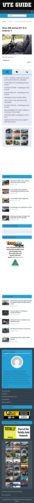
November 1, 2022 (16, 200)
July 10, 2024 (14, 341)
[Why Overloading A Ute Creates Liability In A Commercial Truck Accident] (16, 143)
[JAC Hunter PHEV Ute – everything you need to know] (9, 143)
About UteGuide (6, 391)
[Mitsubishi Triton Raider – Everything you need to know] (9, 479)
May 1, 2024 (14, 193)
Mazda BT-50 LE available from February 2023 (20, 320)
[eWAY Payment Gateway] (17, 418)
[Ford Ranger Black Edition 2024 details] (5, 339)
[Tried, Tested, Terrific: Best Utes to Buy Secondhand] (24, 137)
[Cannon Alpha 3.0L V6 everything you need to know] (16, 131)
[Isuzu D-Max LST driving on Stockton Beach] (5, 313)
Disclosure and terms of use (9, 396)
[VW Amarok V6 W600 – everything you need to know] (24, 131)
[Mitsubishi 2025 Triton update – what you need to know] (5, 182)
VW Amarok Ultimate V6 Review (20, 329)
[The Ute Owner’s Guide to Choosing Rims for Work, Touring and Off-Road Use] (16, 461)
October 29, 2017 (16, 314)
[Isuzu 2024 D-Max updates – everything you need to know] (5, 191)
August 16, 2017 (15, 330)
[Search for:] (17, 15)
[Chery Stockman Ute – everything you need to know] (9, 137)
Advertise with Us (6, 402)
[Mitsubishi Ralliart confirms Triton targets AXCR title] (24, 461)
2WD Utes (6, 176)
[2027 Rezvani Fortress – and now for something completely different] (16, 467)
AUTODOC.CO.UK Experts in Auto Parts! (12, 491)
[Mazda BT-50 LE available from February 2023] (5, 321)
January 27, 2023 (15, 323)
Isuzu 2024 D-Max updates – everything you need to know (19, 190)
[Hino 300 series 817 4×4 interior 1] (17, 53)
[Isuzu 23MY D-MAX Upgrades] (5, 200)
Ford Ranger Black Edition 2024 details (20, 338)
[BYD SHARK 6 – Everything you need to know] (24, 473)
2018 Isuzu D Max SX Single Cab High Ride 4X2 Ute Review (20, 217)
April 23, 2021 (15, 209)
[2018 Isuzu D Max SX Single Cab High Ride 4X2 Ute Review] (5, 218)
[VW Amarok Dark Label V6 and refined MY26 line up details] (16, 479)
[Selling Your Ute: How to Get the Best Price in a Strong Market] (9, 467)
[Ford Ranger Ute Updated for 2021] (5, 209)
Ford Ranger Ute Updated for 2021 (21, 207)
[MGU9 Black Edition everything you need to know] (24, 143)
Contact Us (4, 394)
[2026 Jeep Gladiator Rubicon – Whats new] (24, 484)
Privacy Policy (5, 399)
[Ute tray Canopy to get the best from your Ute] (16, 484)
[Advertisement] (17, 161)
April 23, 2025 (15, 306)
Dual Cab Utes (8, 296)
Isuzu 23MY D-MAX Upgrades (19, 198)
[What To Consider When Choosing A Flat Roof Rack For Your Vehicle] (9, 484)
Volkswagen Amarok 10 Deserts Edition (15, 97)
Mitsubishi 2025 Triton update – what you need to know (20, 181)
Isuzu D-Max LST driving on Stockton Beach (18, 311)
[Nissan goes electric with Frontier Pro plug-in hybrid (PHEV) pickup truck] (5, 302)
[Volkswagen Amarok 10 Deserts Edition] (16, 137)
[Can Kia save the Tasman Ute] (9, 473)
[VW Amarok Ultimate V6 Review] (5, 330)
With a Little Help (6, 495)
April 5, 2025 (14, 184)
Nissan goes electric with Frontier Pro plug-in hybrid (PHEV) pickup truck (21, 302)
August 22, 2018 (15, 219)
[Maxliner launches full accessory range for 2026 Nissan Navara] (9, 461)
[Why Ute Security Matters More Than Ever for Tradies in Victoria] (24, 479)
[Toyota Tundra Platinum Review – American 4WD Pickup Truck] (16, 473)
